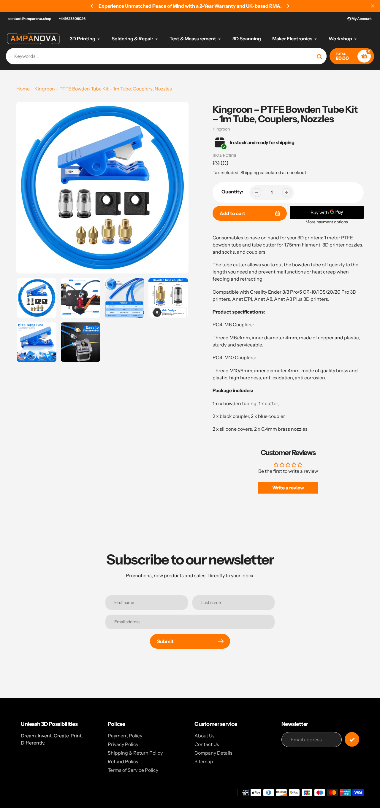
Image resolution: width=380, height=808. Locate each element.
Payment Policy (125, 736)
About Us (204, 736)
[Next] (288, 6)
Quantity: (232, 192)
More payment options (326, 222)
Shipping (249, 172)
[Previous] (92, 6)
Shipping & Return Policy (135, 753)
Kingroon (221, 129)
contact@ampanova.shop (29, 18)
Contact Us (206, 744)
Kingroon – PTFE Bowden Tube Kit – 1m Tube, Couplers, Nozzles (103, 89)
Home (23, 89)
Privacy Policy (123, 744)
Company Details (213, 753)
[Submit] (352, 739)
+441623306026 (72, 18)
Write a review (288, 488)
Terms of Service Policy (133, 770)
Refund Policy (123, 761)
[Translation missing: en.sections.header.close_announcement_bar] (373, 6)
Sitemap (203, 761)
